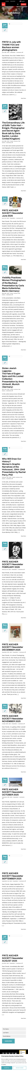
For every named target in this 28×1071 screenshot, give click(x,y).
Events (11, 141)
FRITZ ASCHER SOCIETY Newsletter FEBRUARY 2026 (12, 564)
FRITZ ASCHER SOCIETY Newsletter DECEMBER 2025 (12, 647)
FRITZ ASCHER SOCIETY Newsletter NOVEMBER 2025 (12, 719)
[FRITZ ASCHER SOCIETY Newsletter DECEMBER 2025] (15, 632)
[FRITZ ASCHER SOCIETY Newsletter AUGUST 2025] (15, 944)
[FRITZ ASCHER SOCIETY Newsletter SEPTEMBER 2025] (15, 863)
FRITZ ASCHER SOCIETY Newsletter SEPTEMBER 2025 (12, 876)
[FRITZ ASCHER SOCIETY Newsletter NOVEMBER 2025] (15, 708)
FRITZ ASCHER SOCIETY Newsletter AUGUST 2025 (12, 958)
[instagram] (6, 1053)
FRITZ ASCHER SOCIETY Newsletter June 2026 (12, 213)
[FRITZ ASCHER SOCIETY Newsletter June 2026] (15, 202)
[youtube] (16, 1053)
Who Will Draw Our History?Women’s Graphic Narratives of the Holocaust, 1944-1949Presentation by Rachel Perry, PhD (14, 467)
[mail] (12, 1053)
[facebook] (3, 1053)
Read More (23, 98)
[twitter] (9, 1053)
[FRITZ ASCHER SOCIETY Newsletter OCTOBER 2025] (15, 782)
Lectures (16, 141)
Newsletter (12, 52)
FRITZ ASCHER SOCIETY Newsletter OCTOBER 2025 (12, 792)
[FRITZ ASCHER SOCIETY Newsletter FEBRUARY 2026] (15, 550)
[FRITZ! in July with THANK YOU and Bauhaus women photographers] (15, 31)
